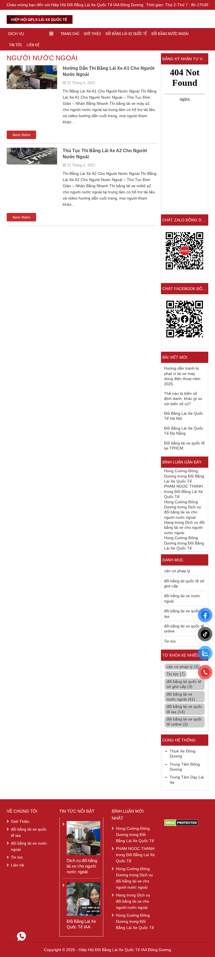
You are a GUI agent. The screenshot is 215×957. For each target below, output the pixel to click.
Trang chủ (69, 33)
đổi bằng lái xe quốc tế (126, 33)
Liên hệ (33, 45)
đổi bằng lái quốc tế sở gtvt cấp (184, 583)
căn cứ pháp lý (177, 571)
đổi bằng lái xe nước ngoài (182, 598)
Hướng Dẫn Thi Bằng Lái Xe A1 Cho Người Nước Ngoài (108, 71)
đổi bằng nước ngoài (170, 33)
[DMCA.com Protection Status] (181, 822)
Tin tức (15, 45)
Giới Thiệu (92, 33)
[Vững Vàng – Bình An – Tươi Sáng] (40, 18)
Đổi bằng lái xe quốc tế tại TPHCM (184, 445)
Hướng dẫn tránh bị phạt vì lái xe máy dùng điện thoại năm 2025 (182, 376)
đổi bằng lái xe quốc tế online (184, 628)
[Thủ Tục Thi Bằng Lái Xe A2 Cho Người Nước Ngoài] (32, 162)
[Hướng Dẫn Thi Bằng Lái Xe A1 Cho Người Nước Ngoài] (32, 84)
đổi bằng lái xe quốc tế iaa (184, 613)
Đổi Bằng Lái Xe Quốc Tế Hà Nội (183, 416)
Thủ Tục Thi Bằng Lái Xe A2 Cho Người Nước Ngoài (105, 153)
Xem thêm (21, 135)
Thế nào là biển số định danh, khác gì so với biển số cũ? (183, 398)
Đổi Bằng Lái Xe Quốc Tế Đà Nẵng (183, 430)
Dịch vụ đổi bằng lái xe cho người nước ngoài (182, 512)
